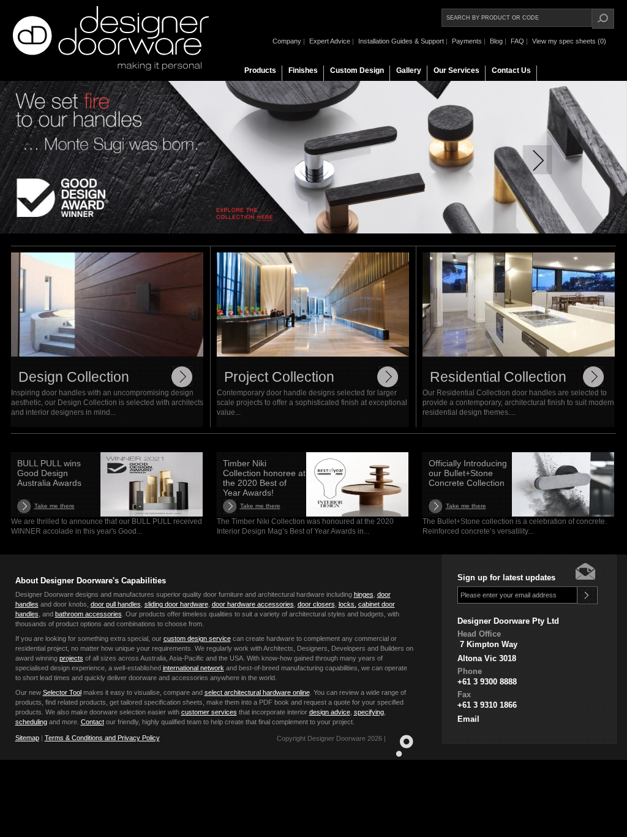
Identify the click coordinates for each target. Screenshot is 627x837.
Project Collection (279, 377)
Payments (467, 41)
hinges (364, 594)
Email (468, 719)
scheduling (31, 721)
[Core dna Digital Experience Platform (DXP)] (399, 754)
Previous (89, 160)
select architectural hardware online (257, 692)
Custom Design (357, 70)
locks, (347, 604)
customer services (209, 712)
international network (193, 668)
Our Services (456, 70)
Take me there (54, 505)
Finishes (303, 70)
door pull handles (116, 604)
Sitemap (27, 737)
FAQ (517, 41)
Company (286, 41)
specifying (369, 712)
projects (71, 658)
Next (537, 160)
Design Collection (73, 377)
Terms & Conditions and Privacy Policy (102, 737)
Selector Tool (62, 692)
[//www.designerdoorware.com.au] (111, 68)
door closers (316, 604)
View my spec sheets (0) (569, 41)
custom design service (197, 638)
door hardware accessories (253, 604)
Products (260, 70)
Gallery (408, 70)
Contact (92, 721)
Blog (496, 41)
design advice (329, 712)
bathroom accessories (88, 614)
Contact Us (511, 70)
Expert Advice (329, 41)
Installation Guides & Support (401, 41)
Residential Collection (498, 377)
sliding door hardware (176, 604)
